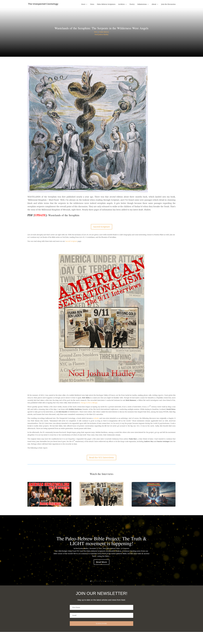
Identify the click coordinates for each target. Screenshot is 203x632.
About (154, 4)
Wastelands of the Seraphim (63, 215)
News (92, 4)
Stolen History (104, 32)
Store (83, 4)
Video (118, 548)
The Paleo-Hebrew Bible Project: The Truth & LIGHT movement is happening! (101, 541)
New (95, 32)
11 (108, 581)
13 (112, 581)
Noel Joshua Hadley (101, 34)
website (96, 418)
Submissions (142, 4)
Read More (101, 562)
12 (110, 581)
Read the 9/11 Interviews (101, 457)
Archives (121, 4)
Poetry (132, 4)
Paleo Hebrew (110, 548)
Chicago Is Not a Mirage (88, 403)
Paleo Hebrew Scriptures (106, 4)
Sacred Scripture (101, 226)
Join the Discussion (168, 4)
